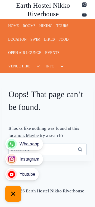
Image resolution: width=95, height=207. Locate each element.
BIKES (49, 39)
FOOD (64, 39)
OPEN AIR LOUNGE (24, 53)
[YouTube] (84, 14)
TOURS (62, 26)
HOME (13, 26)
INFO (50, 66)
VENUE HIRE (19, 66)
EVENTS (52, 53)
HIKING (46, 26)
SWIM (35, 39)
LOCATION (17, 39)
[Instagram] (84, 4)
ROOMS (29, 26)
